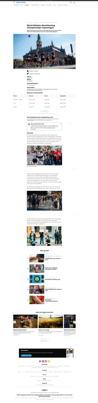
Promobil (37, 399)
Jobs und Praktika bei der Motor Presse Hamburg (44, 384)
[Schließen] (60, 123)
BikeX (30, 397)
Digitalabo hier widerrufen (52, 367)
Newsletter (56, 376)
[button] (44, 51)
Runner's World (43, 399)
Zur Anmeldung (44, 111)
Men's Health (59, 397)
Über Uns (24, 366)
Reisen (37, 371)
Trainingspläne (30, 120)
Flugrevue (44, 397)
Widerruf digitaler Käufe (58, 371)
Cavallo (39, 397)
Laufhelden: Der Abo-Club (29, 371)
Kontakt (19, 366)
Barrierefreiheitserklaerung (37, 367)
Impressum (29, 366)
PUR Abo (41, 371)
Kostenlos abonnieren (26, 355)
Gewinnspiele (47, 376)
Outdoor (71, 397)
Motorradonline (66, 397)
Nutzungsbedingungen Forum (50, 366)
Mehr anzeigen (44, 340)
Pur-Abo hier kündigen (48, 371)
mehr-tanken (53, 397)
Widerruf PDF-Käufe (67, 371)
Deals (52, 376)
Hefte (47, 0)
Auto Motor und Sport (24, 397)
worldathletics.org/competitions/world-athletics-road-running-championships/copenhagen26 (42, 90)
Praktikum (44, 367)
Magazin (19, 371)
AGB (33, 366)
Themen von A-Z (40, 376)
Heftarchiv (50, 380)
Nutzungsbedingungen (40, 366)
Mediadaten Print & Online (42, 380)
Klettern (48, 397)
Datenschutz (60, 366)
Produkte (50, 0)
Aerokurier (17, 397)
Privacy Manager (67, 366)
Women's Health (50, 399)
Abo (23, 371)
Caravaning (35, 397)
